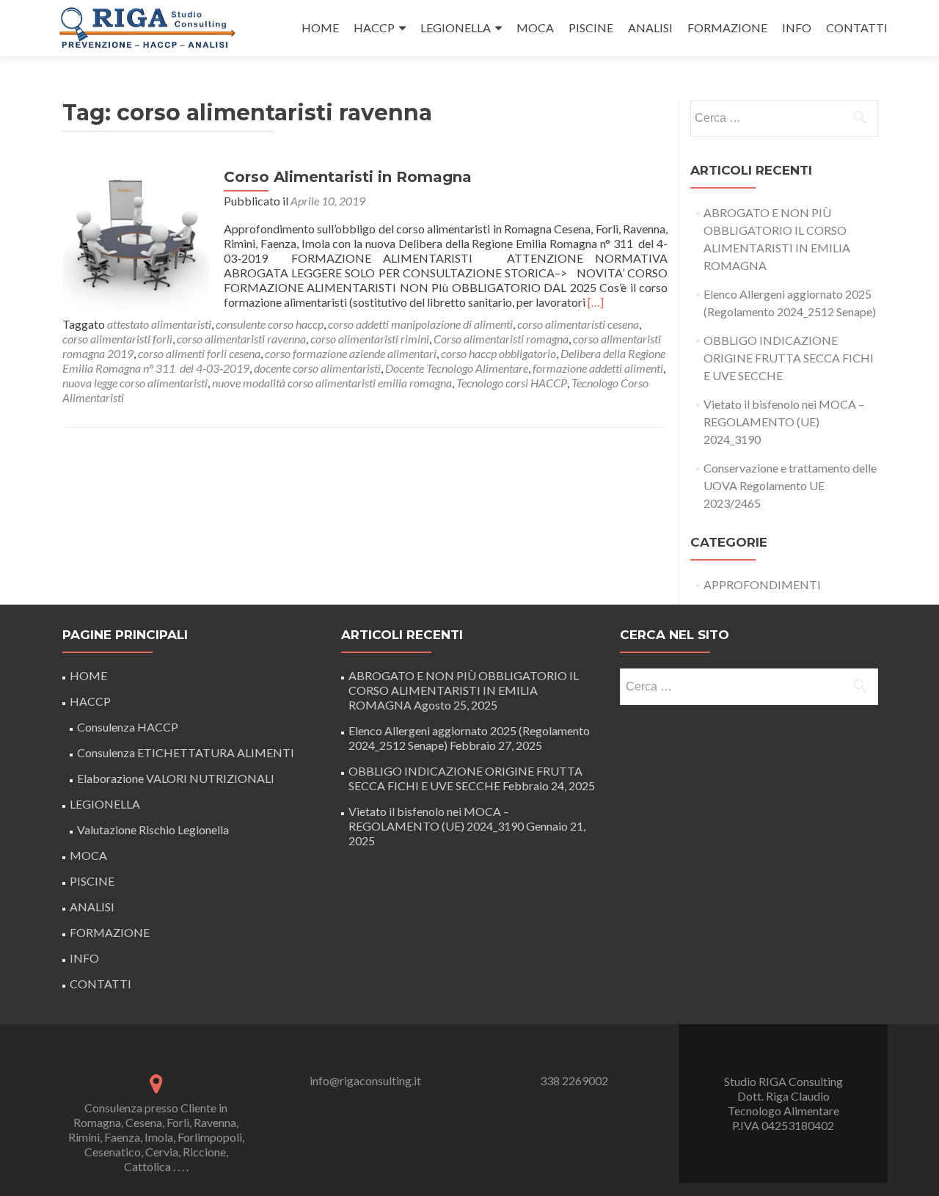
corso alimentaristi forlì (117, 339)
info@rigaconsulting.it (365, 1080)
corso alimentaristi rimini (369, 339)
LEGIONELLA (455, 27)
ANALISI (650, 27)
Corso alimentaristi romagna (501, 339)
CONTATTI (857, 27)
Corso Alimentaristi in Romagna (348, 177)
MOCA (535, 27)
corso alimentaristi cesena (578, 324)
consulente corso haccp (270, 324)
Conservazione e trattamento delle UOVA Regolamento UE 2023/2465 (790, 485)
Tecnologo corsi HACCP (511, 383)
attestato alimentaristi (159, 324)
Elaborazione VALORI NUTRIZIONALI (175, 778)
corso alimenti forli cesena (199, 353)
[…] (596, 302)
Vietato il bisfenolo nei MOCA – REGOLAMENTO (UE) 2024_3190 (784, 421)
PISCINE (591, 27)
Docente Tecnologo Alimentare (456, 368)
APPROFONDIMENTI (762, 584)
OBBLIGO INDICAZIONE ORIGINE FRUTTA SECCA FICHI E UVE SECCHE (789, 357)
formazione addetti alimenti (598, 368)
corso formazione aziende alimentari (350, 353)
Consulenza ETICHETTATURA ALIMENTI (185, 752)
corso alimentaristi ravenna (241, 339)
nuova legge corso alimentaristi (135, 383)
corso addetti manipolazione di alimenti (420, 324)
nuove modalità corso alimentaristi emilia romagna (332, 383)
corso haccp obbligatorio (498, 353)
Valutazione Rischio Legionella (153, 829)
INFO (796, 27)
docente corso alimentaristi (317, 368)
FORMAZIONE (727, 27)
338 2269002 (574, 1080)
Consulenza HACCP (127, 727)
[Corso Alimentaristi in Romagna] (135, 240)
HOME (320, 27)
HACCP (374, 27)
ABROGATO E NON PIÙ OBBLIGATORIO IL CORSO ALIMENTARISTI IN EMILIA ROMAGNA (463, 690)
